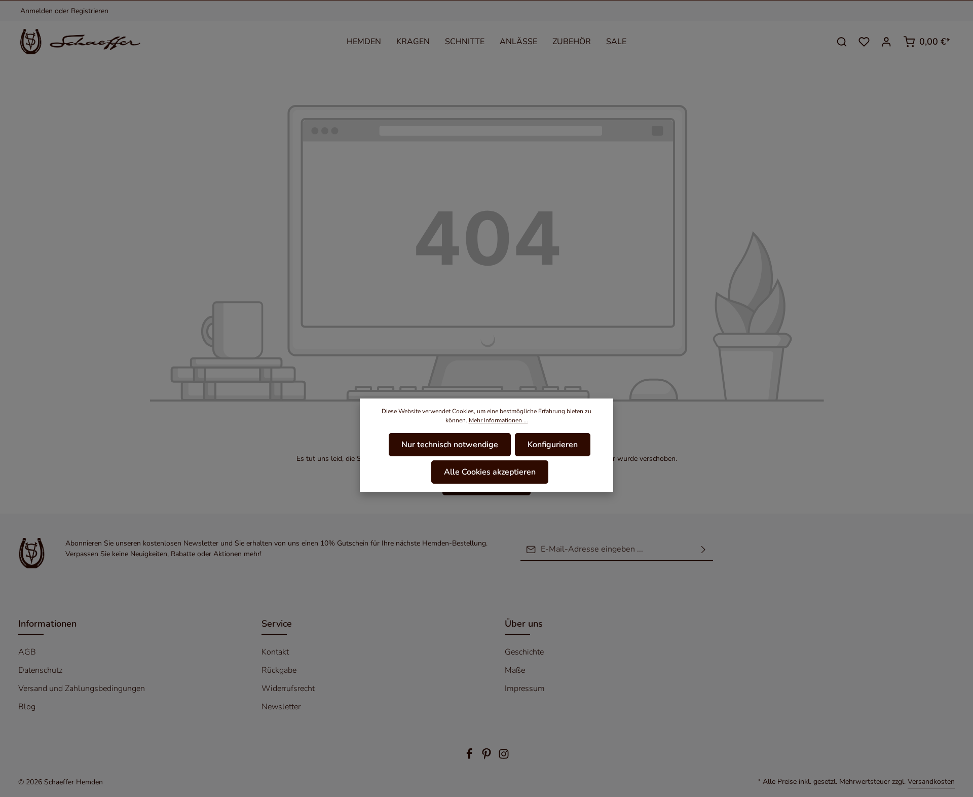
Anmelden (36, 11)
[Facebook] (470, 757)
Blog (26, 706)
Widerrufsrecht (288, 688)
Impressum (525, 688)
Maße (515, 670)
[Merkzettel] (864, 41)
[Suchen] (842, 41)
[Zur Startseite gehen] (86, 41)
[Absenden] (703, 549)
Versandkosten (931, 781)
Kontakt (275, 652)
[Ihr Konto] (886, 41)
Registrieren (89, 11)
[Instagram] (503, 757)
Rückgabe (278, 670)
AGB (27, 652)
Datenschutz (40, 670)
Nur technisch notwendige (449, 444)
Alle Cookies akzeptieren (490, 472)
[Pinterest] (487, 757)
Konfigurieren (553, 444)
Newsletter (281, 706)
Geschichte (524, 652)
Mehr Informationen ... (498, 420)
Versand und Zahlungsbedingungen (81, 688)
